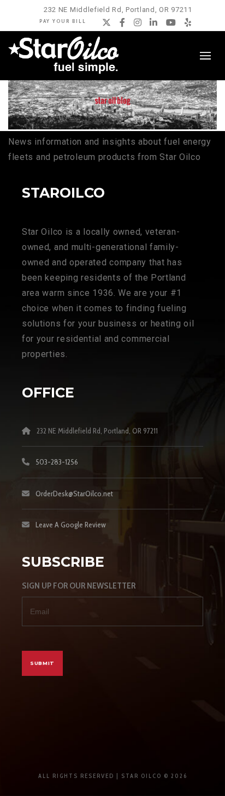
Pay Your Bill (62, 21)
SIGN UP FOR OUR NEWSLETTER (78, 585)
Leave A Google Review (70, 525)
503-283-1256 (56, 462)
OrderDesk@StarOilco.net (74, 493)
